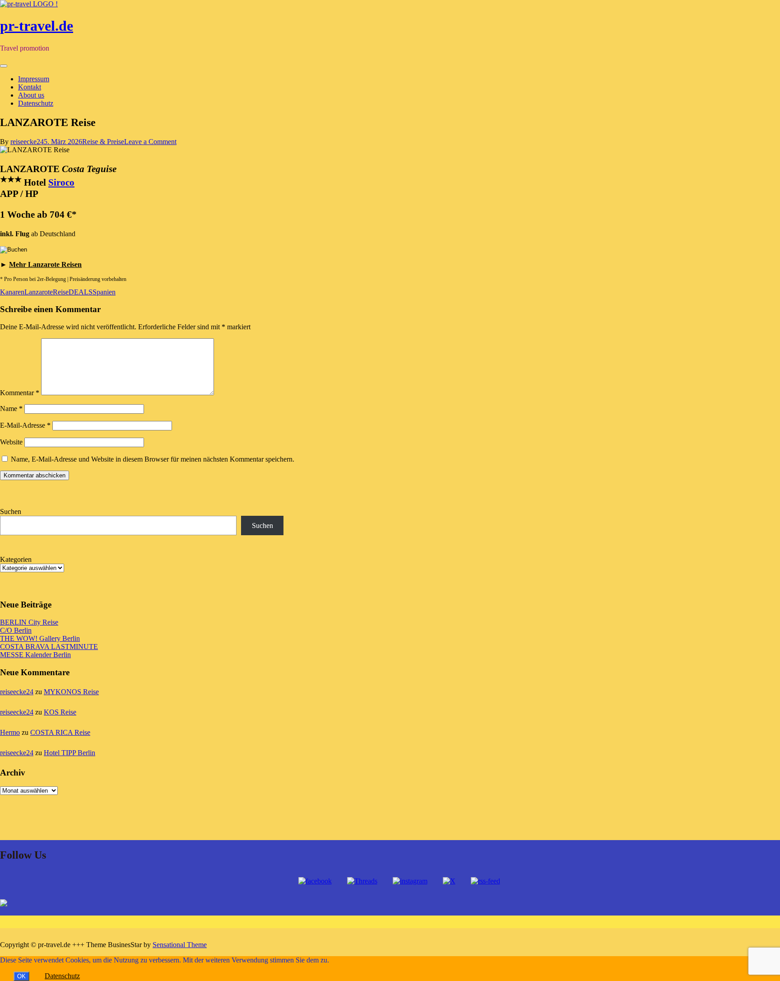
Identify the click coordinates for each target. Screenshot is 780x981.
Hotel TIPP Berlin (69, 753)
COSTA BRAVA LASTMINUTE (49, 646)
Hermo (10, 732)
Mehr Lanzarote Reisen (45, 264)
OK (21, 976)
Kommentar (19, 393)
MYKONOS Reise (71, 692)
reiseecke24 (27, 141)
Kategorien (16, 559)
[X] (449, 881)
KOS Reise (60, 712)
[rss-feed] (485, 881)
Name (11, 408)
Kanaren (12, 292)
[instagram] (410, 881)
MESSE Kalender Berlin (35, 655)
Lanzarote (38, 292)
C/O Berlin (16, 630)
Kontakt (29, 87)
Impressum (33, 79)
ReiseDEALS (73, 292)
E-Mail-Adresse (25, 425)
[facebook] (315, 881)
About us (31, 95)
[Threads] (362, 881)
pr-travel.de (36, 26)
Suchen (10, 511)
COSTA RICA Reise (60, 732)
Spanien (104, 292)
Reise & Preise (103, 141)
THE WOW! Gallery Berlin (40, 638)
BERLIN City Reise (29, 622)
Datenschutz (35, 103)
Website (11, 442)
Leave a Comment (150, 141)
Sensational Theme (180, 944)
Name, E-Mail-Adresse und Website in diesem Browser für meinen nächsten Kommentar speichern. (152, 459)
